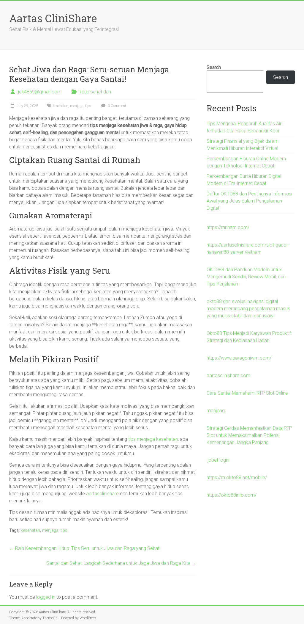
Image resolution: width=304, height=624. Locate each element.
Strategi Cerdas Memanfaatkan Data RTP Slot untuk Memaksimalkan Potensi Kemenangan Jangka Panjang (249, 435)
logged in (45, 597)
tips (88, 106)
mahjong (216, 410)
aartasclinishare (102, 493)
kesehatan (60, 106)
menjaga (76, 106)
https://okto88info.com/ (231, 495)
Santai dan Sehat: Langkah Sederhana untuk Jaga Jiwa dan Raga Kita (121, 563)
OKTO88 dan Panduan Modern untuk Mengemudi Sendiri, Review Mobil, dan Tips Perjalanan (246, 277)
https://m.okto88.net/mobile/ (237, 477)
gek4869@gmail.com (38, 92)
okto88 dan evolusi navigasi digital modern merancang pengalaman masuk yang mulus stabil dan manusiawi (248, 309)
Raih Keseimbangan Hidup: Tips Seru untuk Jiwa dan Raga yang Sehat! (84, 548)
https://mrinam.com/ (228, 227)
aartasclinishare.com (228, 375)
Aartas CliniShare (53, 18)
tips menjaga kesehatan (153, 439)
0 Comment (116, 106)
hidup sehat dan (94, 92)
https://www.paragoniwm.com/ (239, 358)
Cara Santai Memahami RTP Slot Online (247, 393)
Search (214, 67)
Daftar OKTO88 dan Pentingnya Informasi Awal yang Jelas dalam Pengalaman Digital (249, 201)
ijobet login (218, 460)
